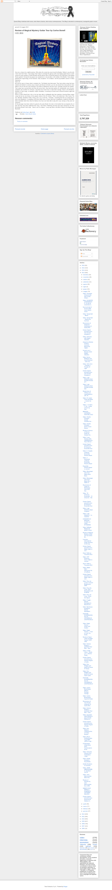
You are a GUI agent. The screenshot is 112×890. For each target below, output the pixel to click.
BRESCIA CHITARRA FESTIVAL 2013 (88, 413)
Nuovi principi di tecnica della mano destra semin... (87, 309)
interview (82, 848)
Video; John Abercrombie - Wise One (87, 776)
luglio (84, 286)
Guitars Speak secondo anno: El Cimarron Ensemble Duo (87, 446)
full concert (91, 848)
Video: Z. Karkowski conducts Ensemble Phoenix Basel (87, 460)
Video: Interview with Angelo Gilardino (87, 338)
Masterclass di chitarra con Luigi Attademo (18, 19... (87, 393)
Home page (44, 129)
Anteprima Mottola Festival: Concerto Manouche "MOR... (88, 345)
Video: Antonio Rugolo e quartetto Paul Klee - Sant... (87, 646)
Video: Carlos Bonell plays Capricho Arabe (88, 697)
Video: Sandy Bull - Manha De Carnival (88, 319)
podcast (88, 846)
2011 (83, 816)
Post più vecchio (69, 129)
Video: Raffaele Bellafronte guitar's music (87, 529)
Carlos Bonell (28, 114)
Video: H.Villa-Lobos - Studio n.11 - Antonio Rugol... (87, 653)
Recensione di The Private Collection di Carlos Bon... (87, 703)
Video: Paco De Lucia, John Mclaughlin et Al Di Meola (88, 590)
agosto (85, 284)
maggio (85, 291)
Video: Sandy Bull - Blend (88, 314)
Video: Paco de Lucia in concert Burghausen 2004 (88, 583)
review (34, 114)
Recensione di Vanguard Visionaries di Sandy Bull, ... (87, 325)
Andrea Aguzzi (26, 112)
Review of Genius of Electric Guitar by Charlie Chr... (88, 433)
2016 (83, 265)
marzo (85, 806)
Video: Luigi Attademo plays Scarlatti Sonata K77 (88, 380)
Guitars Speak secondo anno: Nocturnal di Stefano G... (87, 799)
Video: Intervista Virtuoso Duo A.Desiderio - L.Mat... (87, 754)
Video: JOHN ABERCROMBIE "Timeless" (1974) (87, 770)
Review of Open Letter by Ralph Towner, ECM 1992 (88, 639)
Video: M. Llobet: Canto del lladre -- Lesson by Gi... (88, 400)
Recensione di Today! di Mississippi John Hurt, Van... (87, 488)
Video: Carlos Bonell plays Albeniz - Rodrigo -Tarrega (87, 690)
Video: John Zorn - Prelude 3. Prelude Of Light (87, 366)
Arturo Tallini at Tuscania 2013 (87, 553)
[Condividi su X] (19, 33)
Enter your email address (88, 66)
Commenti (85, 256)
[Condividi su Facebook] (21, 33)
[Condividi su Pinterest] (22, 33)
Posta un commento (22, 121)
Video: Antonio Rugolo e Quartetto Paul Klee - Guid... (87, 710)
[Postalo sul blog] (17, 33)
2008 (83, 823)
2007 (83, 826)
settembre (86, 282)
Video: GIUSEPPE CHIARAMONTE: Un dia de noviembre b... (88, 302)
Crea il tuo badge (83, 244)
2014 (83, 270)
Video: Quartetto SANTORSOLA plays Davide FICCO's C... (87, 717)
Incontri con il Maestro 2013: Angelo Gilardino (87, 352)
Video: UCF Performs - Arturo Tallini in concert (87, 559)
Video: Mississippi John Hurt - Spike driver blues (88, 473)
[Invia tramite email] (16, 33)
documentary (83, 849)
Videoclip (83, 844)
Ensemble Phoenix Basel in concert (87, 467)
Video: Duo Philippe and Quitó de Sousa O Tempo (88, 666)
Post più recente (20, 129)
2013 (83, 272)
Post (83, 253)
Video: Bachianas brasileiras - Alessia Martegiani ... (87, 609)
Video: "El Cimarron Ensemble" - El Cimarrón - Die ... (87, 496)
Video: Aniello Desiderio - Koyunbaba (86, 760)
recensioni (84, 842)
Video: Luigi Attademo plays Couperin (88, 510)
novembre (86, 277)
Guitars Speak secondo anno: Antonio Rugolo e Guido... (88, 660)
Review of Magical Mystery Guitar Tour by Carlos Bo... (88, 535)
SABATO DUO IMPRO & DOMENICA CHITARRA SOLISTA (87, 791)
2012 (83, 814)
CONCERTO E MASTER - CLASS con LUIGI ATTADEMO (87, 522)
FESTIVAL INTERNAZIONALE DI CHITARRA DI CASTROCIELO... (88, 617)
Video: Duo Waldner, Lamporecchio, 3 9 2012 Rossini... (87, 731)
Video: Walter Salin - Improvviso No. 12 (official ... (87, 570)
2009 (83, 821)
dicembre (86, 274)
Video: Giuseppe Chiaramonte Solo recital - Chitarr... (87, 296)
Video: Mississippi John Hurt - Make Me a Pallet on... (88, 480)
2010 (83, 819)
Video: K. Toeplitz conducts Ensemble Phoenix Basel (87, 453)
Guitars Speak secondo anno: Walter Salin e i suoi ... (87, 548)
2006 (83, 828)
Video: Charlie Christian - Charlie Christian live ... (88, 419)
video (82, 838)
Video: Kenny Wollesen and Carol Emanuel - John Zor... (87, 359)
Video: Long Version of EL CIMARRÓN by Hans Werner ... (88, 439)
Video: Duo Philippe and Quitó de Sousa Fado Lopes (88, 673)
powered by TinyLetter (88, 74)
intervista (83, 840)
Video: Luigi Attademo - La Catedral (87, 515)
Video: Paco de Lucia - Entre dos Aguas (87, 596)
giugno (85, 289)
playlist (91, 849)
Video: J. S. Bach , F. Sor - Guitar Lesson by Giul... (88, 407)
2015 (83, 268)
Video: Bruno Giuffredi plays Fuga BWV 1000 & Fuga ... (88, 739)
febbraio (85, 808)
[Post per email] (16, 114)
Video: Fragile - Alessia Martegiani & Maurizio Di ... (87, 602)
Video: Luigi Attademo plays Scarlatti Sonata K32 (88, 386)
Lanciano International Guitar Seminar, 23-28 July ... (88, 541)
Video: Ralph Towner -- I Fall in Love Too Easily (87, 632)
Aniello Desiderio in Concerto (87, 764)
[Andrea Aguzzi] (80, 243)
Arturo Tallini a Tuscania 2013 (87, 564)
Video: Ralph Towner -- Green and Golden (86, 626)
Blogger (65, 886)
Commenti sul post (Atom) (47, 133)
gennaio (85, 811)
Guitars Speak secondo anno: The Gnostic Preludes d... (87, 332)
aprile (85, 804)
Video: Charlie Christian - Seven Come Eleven (87, 426)
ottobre (85, 279)
